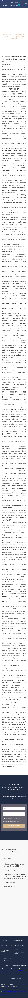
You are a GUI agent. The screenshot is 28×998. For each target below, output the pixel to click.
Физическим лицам (6, 943)
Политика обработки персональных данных (16, 978)
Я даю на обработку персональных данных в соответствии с (12, 820)
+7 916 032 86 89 (10, 870)
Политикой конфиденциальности (11, 821)
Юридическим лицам (6, 945)
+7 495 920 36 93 (15, 3)
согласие (10, 818)
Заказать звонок (14, 825)
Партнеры (16, 943)
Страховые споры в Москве (5, 951)
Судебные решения (19, 940)
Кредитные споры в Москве (19, 953)
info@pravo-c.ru (9, 887)
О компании (4, 940)
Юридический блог (19, 945)
